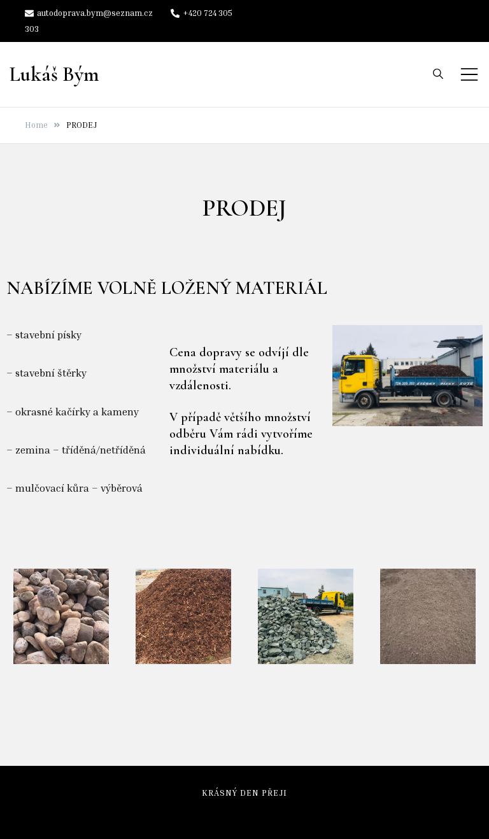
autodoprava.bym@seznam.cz (95, 13)
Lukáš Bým (54, 74)
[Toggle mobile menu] (469, 74)
